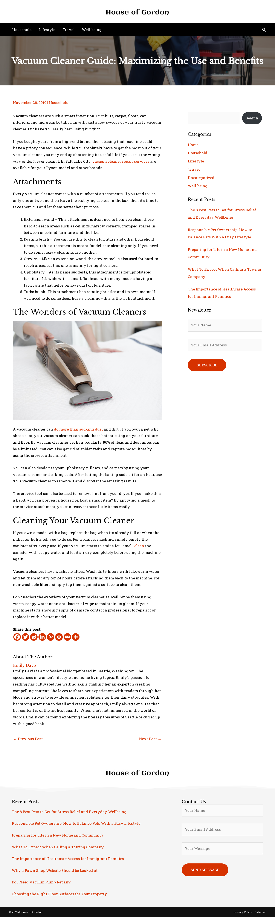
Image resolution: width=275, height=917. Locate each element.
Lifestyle (196, 161)
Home (193, 144)
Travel (194, 169)
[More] (75, 637)
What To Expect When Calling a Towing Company (58, 846)
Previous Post (28, 738)
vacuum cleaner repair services (120, 161)
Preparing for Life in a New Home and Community (58, 835)
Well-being (198, 185)
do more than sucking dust (78, 429)
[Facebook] (17, 637)
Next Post (150, 738)
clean (139, 545)
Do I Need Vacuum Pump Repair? (41, 882)
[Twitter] (25, 637)
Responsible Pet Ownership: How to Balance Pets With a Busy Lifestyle (76, 823)
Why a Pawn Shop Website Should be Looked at (55, 870)
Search (252, 118)
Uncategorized (201, 177)
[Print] (59, 637)
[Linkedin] (42, 637)
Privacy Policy (243, 912)
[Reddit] (34, 637)
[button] (264, 29)
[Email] (67, 637)
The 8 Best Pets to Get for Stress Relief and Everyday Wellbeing (69, 811)
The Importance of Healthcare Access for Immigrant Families (68, 858)
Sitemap (260, 912)
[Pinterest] (50, 637)
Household (59, 102)
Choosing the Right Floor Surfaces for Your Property (59, 893)
